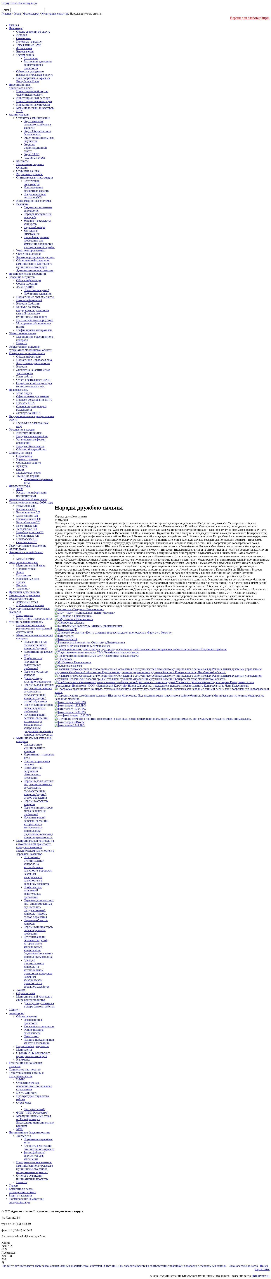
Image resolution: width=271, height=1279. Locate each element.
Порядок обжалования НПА (34, 399)
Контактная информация (31, 232)
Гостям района (25, 54)
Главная (6, 13)
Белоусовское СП (27, 515)
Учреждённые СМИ (28, 44)
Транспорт (22, 588)
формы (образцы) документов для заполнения (34, 1156)
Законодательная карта (243, 1265)
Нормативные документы (32, 1046)
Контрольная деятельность (33, 363)
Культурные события (54, 13)
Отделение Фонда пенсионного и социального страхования (34, 1086)
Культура (21, 466)
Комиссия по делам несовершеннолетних (22, 1190)
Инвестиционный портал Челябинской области (32, 93)
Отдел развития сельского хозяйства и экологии (37, 124)
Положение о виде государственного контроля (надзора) (35, 645)
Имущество (23, 575)
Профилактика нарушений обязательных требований (33, 663)
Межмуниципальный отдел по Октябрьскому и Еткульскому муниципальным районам (35, 1120)
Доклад (20, 989)
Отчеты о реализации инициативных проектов (32, 1177)
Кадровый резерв (34, 227)
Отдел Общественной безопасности (37, 133)
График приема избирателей (34, 330)
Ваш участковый (34, 1109)
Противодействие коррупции (27, 273)
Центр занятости (26, 1092)
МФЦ (19, 1129)
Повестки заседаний (36, 290)
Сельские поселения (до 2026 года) (31, 502)
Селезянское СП (26, 542)
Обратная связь (25, 993)
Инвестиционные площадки (34, 101)
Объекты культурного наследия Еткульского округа (34, 73)
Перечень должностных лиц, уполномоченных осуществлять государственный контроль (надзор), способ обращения (39, 693)
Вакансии (22, 204)
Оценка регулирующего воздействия (31, 408)
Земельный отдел (27, 601)
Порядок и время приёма (32, 436)
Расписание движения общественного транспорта (38, 65)
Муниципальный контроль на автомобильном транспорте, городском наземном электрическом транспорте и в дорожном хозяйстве (35, 847)
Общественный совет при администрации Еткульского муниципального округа (34, 264)
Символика (23, 38)
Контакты (22, 160)
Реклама (21, 585)
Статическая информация (31, 182)
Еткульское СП (25, 505)
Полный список (26, 568)
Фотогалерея (31, 13)
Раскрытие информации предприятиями (31, 494)
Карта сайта (262, 1269)
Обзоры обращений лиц (31, 449)
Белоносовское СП (28, 512)
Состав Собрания (27, 283)
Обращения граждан (22, 429)
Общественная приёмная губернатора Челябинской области (30, 348)
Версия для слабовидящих (250, 18)
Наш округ (15, 28)
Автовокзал (31, 58)
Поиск (264, 1265)
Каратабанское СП (28, 522)
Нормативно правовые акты (34, 618)
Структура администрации (33, 117)
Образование (24, 456)
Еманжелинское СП (28, 519)
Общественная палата (22, 333)
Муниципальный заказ (30, 565)
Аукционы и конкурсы (23, 562)
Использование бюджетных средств (36, 189)
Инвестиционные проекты (33, 104)
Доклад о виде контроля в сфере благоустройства (39, 1005)
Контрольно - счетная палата (27, 353)
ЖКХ (19, 489)
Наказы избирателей (29, 300)
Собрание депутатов (22, 277)
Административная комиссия (34, 270)
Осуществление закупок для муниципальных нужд (34, 385)
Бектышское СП (26, 509)
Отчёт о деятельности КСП (33, 379)
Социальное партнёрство (25, 1069)
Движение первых (27, 475)
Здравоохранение (27, 459)
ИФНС (20, 1079)
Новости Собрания (28, 303)
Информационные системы (33, 200)
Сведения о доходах (28, 253)
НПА (19, 111)
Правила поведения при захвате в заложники (39, 1041)
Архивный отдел (34, 157)
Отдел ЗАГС (31, 154)
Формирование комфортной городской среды (26, 1200)
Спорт (20, 469)
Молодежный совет (28, 472)
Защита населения (20, 1195)
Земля (20, 572)
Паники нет (31, 1036)
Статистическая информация (34, 177)
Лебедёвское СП (26, 529)
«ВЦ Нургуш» (260, 1275)
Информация (24, 615)
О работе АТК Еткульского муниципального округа (33, 1054)
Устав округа (24, 393)
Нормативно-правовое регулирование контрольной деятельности (34, 628)
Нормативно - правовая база (34, 359)
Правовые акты (18, 389)
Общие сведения (26, 1016)
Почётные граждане (28, 41)
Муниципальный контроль (26, 621)
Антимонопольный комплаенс (28, 499)
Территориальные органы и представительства (26, 1074)
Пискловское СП (27, 538)
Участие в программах (30, 250)
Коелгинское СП (26, 525)
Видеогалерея (25, 51)
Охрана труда (17, 548)
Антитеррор (16, 1013)
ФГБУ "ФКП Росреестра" (32, 1112)
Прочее (20, 582)
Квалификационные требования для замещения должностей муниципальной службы (39, 242)
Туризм (13, 1185)
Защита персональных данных (35, 257)
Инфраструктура (19, 485)
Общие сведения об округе (33, 31)
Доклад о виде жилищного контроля (37, 680)
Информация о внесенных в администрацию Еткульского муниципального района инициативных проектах (34, 1167)
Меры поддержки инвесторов (35, 107)
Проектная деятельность (24, 592)
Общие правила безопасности (34, 1031)
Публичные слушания (37, 293)
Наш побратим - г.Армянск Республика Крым (33, 79)
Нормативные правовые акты (35, 296)
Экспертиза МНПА (28, 412)
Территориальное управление (27, 545)
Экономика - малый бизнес (26, 552)
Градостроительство (21, 598)
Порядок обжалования (30, 446)
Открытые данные (27, 170)
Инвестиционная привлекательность (21, 86)
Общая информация (28, 280)
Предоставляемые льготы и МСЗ (35, 196)
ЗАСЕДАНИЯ (25, 286)
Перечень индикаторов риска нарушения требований (38, 708)
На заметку (23, 1059)
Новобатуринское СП (30, 532)
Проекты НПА (25, 403)
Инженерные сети (27, 578)
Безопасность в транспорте (33, 1021)
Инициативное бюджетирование (29, 1132)
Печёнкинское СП (27, 535)
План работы (24, 376)
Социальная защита (28, 462)
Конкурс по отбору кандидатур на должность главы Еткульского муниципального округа (32, 311)
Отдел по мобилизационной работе (35, 148)
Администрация (19, 114)
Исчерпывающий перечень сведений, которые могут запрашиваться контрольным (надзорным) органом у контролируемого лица (38, 724)
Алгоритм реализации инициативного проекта (39, 1147)
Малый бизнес (25, 558)
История (21, 34)
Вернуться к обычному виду (19, 3)
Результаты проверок (29, 174)
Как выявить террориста (39, 1026)
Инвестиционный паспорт (33, 97)
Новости (21, 343)
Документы (23, 1135)
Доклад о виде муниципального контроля (34, 748)
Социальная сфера (20, 452)
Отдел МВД (23, 1102)
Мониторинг (24, 1049)
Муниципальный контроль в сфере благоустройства (34, 998)
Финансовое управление (24, 595)
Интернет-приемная (28, 432)
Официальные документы (32, 396)
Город (17, 13)
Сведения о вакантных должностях (38, 209)
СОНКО (14, 1009)
